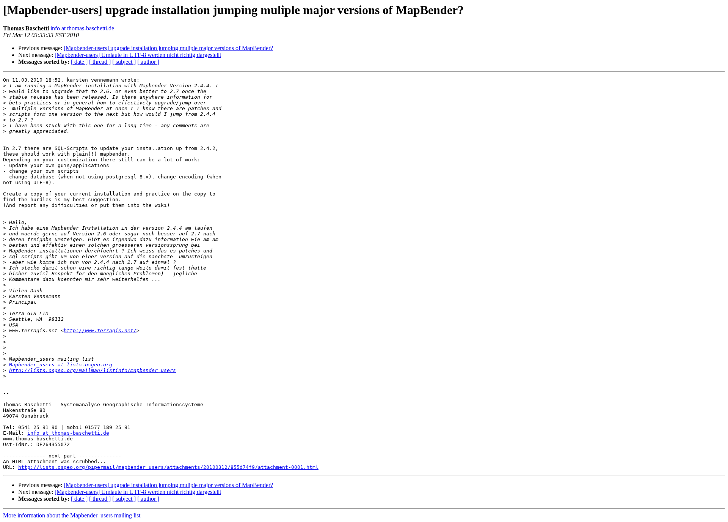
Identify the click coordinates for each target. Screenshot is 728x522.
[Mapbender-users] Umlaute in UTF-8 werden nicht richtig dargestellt (138, 55)
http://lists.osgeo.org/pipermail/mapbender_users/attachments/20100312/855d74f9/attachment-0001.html (168, 467)
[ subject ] (124, 61)
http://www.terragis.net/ (100, 330)
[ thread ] (100, 61)
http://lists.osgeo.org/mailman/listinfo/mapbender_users (92, 370)
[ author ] (148, 61)
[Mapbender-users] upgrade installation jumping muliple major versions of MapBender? (168, 48)
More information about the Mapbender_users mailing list (71, 515)
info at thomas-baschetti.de (82, 28)
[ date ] (79, 61)
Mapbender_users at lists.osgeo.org (60, 364)
